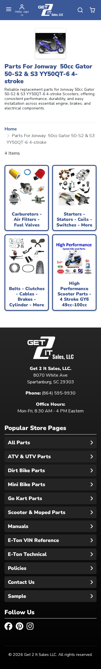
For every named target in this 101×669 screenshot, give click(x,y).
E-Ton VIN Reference (33, 540)
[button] (9, 9)
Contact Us (21, 582)
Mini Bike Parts (26, 484)
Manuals (18, 526)
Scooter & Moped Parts (36, 512)
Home (10, 129)
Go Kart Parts (25, 498)
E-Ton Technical (27, 554)
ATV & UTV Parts (29, 456)
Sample (17, 596)
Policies (17, 568)
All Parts (19, 442)
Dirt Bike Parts (26, 470)
